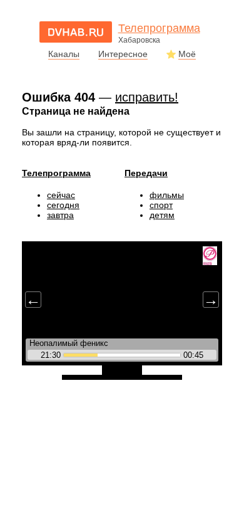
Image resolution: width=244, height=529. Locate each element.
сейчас (61, 195)
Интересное (123, 54)
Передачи (146, 173)
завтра (60, 215)
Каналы (63, 54)
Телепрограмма (56, 173)
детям (162, 215)
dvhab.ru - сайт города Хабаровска (75, 32)
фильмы (167, 195)
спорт (161, 205)
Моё (187, 54)
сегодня (63, 205)
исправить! (146, 97)
